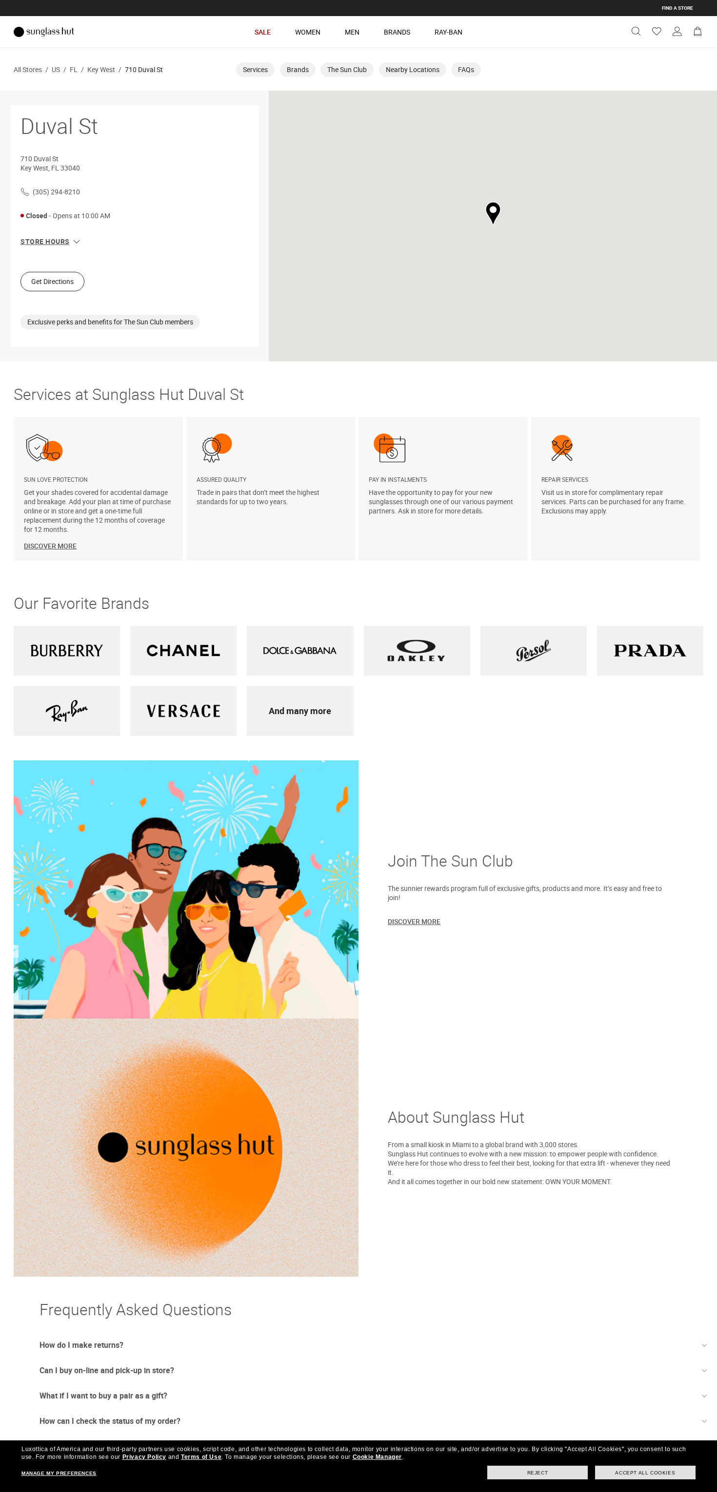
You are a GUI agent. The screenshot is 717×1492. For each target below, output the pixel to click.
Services (255, 69)
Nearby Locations (412, 69)
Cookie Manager (377, 1457)
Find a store (677, 7)
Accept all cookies (645, 1472)
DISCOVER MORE (50, 545)
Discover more (414, 921)
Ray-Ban (448, 32)
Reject (537, 1472)
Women (307, 32)
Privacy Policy (144, 1457)
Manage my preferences (59, 1473)
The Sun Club (347, 69)
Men (352, 32)
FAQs (466, 69)
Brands (397, 32)
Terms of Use (201, 1457)
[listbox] (358, 489)
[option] (100, 489)
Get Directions (52, 281)
